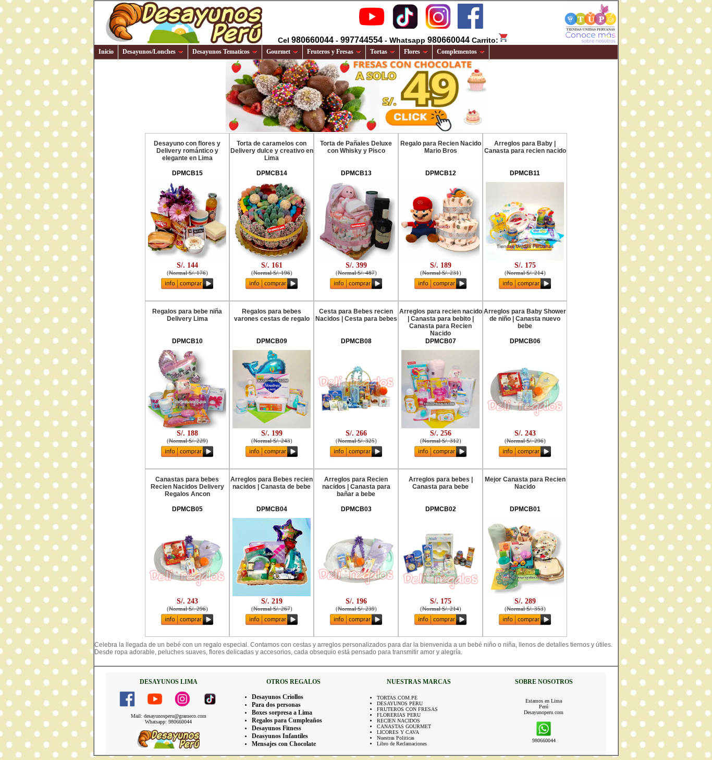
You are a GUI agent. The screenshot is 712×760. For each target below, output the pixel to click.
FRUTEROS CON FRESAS (407, 709)
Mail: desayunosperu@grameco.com (168, 716)
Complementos (457, 51)
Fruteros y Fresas (330, 51)
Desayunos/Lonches (149, 51)
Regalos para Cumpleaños (287, 720)
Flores (412, 51)
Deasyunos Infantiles (280, 736)
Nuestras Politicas (395, 738)
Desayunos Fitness (276, 728)
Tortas (378, 51)
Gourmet (278, 51)
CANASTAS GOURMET (404, 726)
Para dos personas (276, 704)
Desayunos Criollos (277, 697)
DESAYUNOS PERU (400, 703)
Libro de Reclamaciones (402, 743)
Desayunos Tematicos (221, 51)
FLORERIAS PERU (399, 715)
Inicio (106, 51)
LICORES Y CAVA (398, 732)
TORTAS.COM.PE (397, 698)
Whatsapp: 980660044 (168, 722)
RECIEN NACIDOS (398, 720)
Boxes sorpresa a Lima (282, 712)
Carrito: (485, 40)
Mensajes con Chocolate (284, 743)
